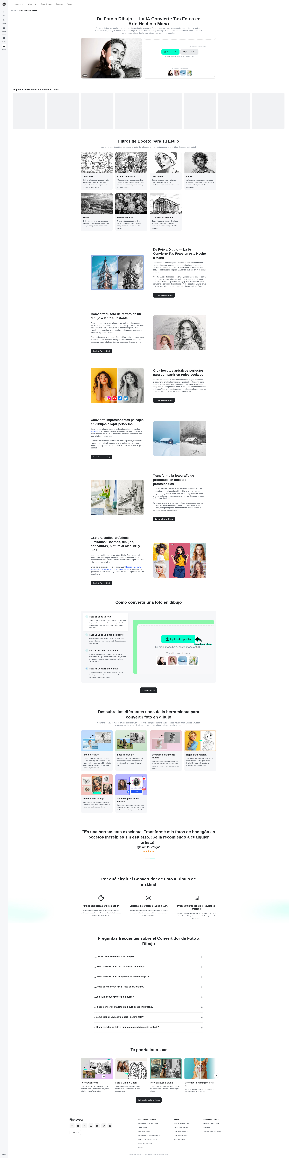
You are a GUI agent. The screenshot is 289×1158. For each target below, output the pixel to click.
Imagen (13, 10)
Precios (68, 4)
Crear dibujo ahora (148, 654)
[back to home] (4, 4)
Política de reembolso (181, 1131)
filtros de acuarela (111, 533)
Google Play (207, 1127)
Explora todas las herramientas (149, 1064)
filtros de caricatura (133, 531)
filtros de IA (95, 395)
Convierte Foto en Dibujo (164, 259)
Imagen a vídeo (144, 1131)
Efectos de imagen (145, 1143)
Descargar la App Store (211, 1123)
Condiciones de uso (181, 1127)
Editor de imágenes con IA (147, 1139)
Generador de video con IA (148, 1123)
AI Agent (141, 1147)
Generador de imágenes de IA (149, 1135)
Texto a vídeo (143, 1127)
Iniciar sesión (4, 1154)
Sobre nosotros (179, 1139)
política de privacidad (181, 1123)
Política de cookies (180, 1135)
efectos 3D (124, 533)
